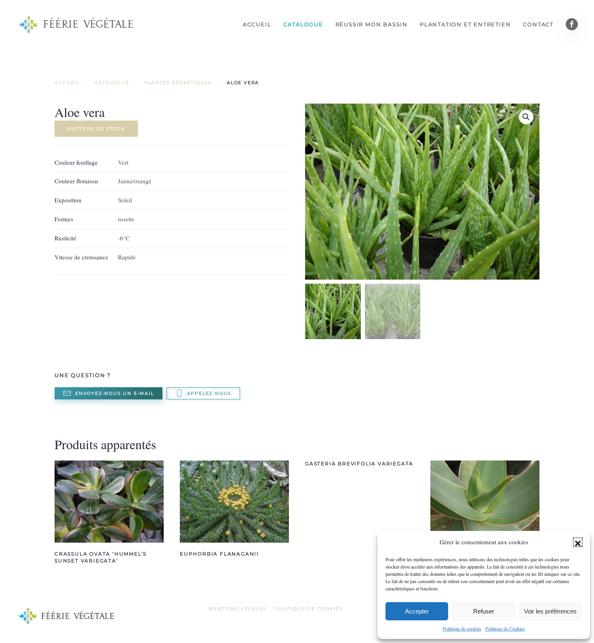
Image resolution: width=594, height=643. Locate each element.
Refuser (483, 611)
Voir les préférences (550, 611)
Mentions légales (238, 608)
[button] (578, 542)
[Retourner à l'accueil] (76, 24)
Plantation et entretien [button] (465, 24)
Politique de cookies (462, 628)
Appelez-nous (209, 393)
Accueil (257, 24)
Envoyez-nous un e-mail (114, 393)
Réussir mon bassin (371, 24)
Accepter (417, 611)
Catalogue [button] (303, 24)
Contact (538, 24)
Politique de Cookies (505, 628)
